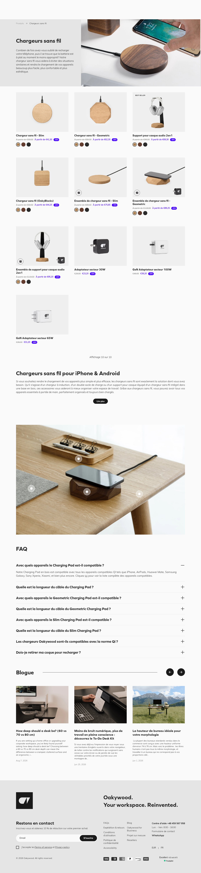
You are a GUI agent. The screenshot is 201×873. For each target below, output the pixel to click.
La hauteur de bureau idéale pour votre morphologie (157, 732)
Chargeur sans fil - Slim (30, 135)
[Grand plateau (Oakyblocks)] (78, 458)
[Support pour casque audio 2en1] (159, 112)
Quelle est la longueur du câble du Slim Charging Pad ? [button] (58, 631)
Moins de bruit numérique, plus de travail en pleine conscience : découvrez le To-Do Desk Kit (98, 734)
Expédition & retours (113, 828)
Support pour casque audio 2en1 (152, 135)
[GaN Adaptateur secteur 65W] (42, 314)
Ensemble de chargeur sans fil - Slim (96, 200)
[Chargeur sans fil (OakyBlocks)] (42, 177)
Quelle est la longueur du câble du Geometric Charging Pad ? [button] (63, 609)
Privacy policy (62, 847)
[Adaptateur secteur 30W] (100, 246)
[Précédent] (170, 672)
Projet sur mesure (136, 835)
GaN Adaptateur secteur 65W (34, 338)
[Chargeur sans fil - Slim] (42, 112)
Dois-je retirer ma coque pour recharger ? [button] (48, 652)
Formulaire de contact (163, 831)
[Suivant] (181, 672)
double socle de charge (90, 385)
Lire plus (100, 401)
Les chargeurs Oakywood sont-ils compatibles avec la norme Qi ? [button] (67, 641)
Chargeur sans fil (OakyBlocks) (35, 200)
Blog (129, 823)
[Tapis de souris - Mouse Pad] (31, 488)
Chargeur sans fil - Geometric (92, 135)
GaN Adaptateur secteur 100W (152, 269)
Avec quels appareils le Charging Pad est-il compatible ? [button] (60, 565)
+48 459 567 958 (176, 823)
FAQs (106, 823)
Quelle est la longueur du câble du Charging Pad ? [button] (55, 587)
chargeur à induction (58, 385)
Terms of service (43, 847)
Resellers (132, 840)
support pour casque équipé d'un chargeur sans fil (141, 385)
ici (86, 576)
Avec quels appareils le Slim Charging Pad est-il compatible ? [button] (64, 620)
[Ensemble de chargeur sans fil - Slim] (100, 177)
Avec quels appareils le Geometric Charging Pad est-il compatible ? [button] (68, 598)
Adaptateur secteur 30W (89, 269)
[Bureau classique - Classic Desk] (139, 493)
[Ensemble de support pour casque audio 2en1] (42, 246)
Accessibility (110, 848)
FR (162, 848)
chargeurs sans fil (125, 381)
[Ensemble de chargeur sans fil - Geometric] (159, 177)
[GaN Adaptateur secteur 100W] (159, 246)
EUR (154, 848)
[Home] (24, 800)
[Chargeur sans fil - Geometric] (100, 112)
